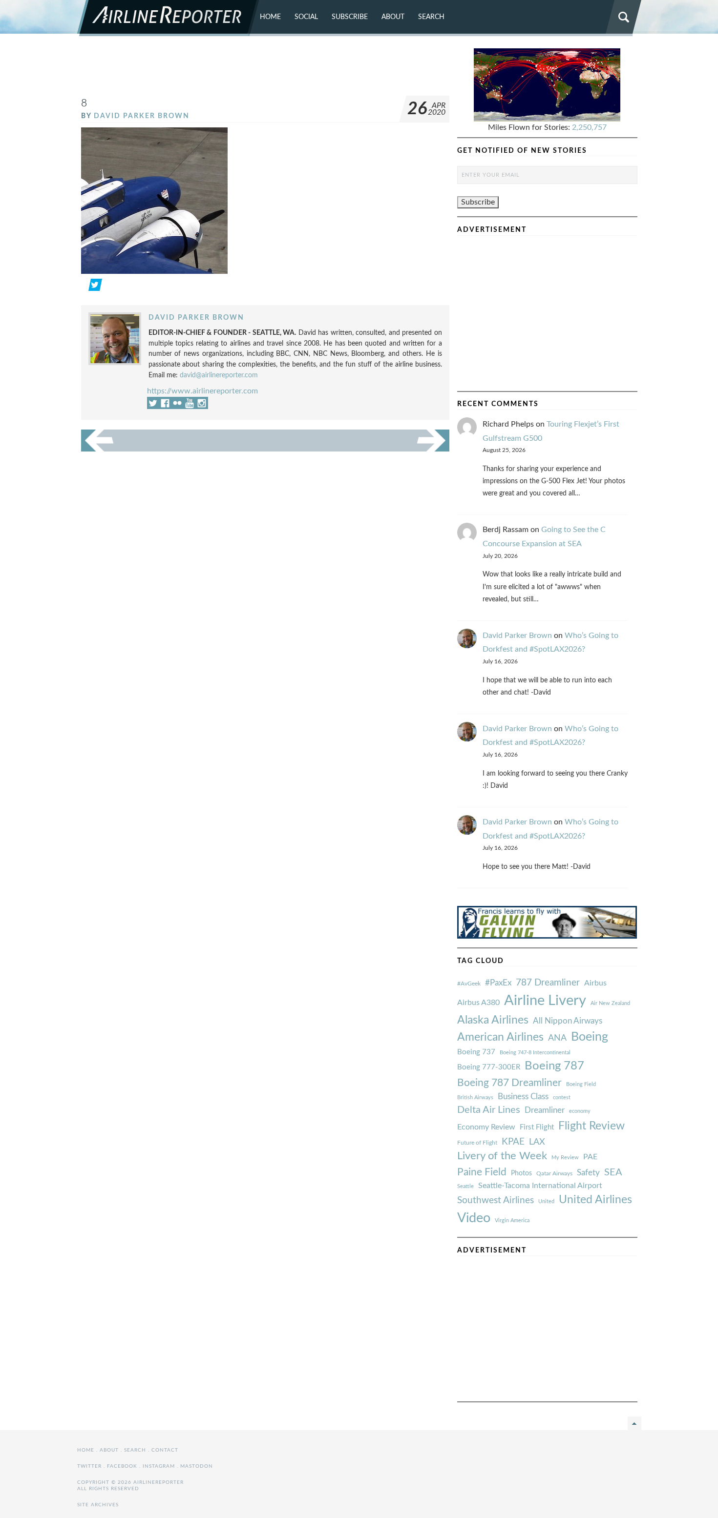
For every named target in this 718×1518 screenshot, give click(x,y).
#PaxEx (498, 983)
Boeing (589, 1037)
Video (473, 1218)
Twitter (89, 1466)
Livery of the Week (502, 1156)
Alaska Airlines (492, 1020)
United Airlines (595, 1199)
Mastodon (196, 1466)
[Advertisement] (265, 70)
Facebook (122, 1466)
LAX (537, 1142)
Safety (588, 1173)
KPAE (513, 1142)
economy (580, 1111)
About (392, 17)
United (546, 1201)
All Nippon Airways (567, 1021)
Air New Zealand (610, 1003)
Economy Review (486, 1127)
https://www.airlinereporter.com (202, 391)
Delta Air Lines (488, 1110)
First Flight (537, 1127)
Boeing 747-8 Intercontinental (535, 1052)
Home (270, 17)
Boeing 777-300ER (488, 1067)
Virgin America (512, 1220)
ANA (557, 1038)
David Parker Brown (142, 116)
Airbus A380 (478, 1002)
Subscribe (350, 17)
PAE (590, 1157)
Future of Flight (477, 1143)
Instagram (159, 1466)
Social (306, 17)
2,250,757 (589, 127)
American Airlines (500, 1037)
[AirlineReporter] (168, 18)
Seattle (465, 1186)
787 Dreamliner (548, 982)
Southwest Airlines (495, 1200)
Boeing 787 (554, 1066)
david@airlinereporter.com (219, 375)
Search (431, 17)
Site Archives (98, 1504)
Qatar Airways (554, 1173)
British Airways (475, 1097)
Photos (521, 1173)
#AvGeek (469, 983)
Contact (164, 1450)
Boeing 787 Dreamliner (509, 1083)
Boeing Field (581, 1084)
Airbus (595, 983)
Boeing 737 (476, 1052)
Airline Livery (545, 1000)
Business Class (523, 1096)
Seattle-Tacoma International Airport (540, 1186)
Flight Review (591, 1126)
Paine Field (482, 1172)
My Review (565, 1157)
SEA (613, 1172)
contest (561, 1097)
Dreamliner (545, 1110)
